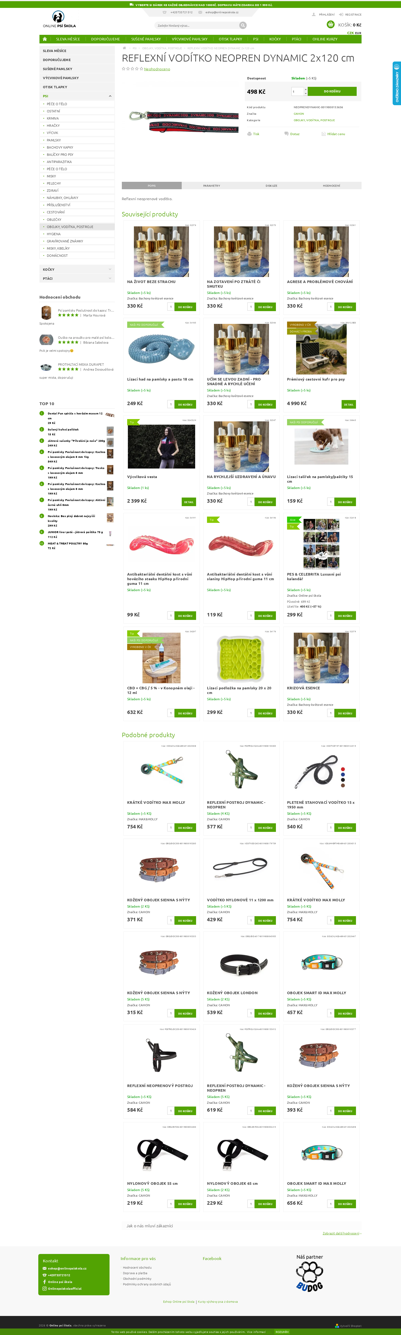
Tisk (256, 134)
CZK (350, 32)
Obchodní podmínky (137, 1278)
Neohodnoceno (157, 68)
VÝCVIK (52, 132)
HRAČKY (53, 125)
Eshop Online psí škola (179, 1302)
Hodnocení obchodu (137, 1267)
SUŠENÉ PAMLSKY (146, 39)
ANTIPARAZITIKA (59, 161)
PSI (255, 39)
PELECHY (54, 183)
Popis (152, 185)
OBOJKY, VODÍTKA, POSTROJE (70, 226)
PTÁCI (296, 39)
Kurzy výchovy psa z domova (218, 1302)
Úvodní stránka (45, 38)
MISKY (51, 176)
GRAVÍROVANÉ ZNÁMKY (65, 241)
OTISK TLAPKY (230, 39)
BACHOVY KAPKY (60, 147)
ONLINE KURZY (325, 39)
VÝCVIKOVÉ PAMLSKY (189, 39)
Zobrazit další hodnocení (341, 1233)
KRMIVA (53, 118)
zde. (269, 1332)
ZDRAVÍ (52, 190)
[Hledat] (243, 25)
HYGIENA (54, 233)
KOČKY (275, 39)
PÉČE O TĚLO (57, 103)
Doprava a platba (135, 1273)
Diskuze (271, 185)
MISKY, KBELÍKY (58, 248)
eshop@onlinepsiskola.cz (67, 1268)
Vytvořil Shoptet (351, 1326)
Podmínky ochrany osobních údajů (147, 1284)
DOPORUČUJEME (105, 39)
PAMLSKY (54, 140)
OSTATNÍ (53, 111)
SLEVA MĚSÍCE (68, 39)
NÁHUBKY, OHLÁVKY (62, 197)
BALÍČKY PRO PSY (60, 154)
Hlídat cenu (336, 134)
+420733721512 (59, 1275)
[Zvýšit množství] (306, 89)
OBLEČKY (54, 219)
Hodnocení (331, 185)
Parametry (211, 185)
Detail (348, 404)
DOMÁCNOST (57, 255)
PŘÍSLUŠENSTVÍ (58, 204)
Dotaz (295, 134)
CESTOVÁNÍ (56, 212)
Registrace (353, 14)
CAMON (299, 113)
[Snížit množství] (306, 93)
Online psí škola (60, 1282)
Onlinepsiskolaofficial (64, 1288)
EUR (358, 33)
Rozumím (282, 1332)
